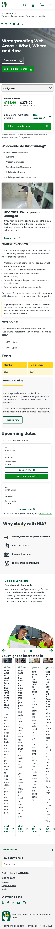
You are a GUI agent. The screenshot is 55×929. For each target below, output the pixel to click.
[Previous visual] (4, 651)
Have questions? (39, 116)
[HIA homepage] (4, 4)
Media (4, 889)
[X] (4, 902)
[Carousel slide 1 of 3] (24, 651)
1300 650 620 (8, 878)
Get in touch (45, 513)
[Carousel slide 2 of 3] (27, 651)
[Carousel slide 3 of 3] (31, 651)
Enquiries (5, 882)
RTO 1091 (47, 925)
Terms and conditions (13, 925)
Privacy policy (34, 925)
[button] (33, 5)
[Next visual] (51, 651)
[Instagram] (25, 902)
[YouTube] (19, 902)
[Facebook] (9, 902)
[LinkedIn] (14, 902)
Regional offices (9, 885)
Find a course (7, 13)
